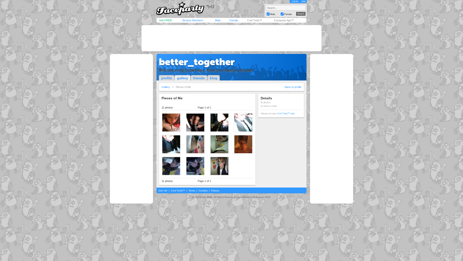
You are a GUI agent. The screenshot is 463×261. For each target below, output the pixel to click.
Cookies (203, 190)
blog (213, 78)
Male (218, 20)
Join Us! (162, 190)
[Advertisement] (231, 38)
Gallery (166, 87)
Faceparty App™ (284, 20)
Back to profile (293, 87)
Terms (192, 190)
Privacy (215, 190)
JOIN (303, 1)
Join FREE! (165, 20)
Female (233, 20)
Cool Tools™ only (286, 113)
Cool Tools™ (254, 20)
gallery (182, 78)
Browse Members (193, 20)
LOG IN (295, 1)
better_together (197, 61)
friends (199, 78)
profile (166, 78)
